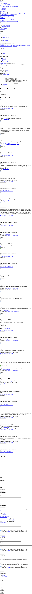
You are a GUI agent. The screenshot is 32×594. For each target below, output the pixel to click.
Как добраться (8, 24)
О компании (4, 513)
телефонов (4, 74)
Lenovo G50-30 (12, 255)
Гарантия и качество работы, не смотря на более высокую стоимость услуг (16, 80)
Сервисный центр (4, 514)
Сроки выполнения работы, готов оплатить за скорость (14, 81)
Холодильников (4, 58)
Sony (3, 200)
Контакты (15, 14)
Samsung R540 (13, 287)
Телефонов (3, 53)
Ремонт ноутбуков (4, 36)
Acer (3, 224)
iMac (2, 50)
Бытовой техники (9, 14)
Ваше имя (2, 475)
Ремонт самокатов (27, 13)
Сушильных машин (5, 61)
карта (7, 70)
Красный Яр (4, 577)
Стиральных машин (5, 57)
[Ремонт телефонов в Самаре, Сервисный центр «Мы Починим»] (7, 15)
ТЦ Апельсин (4, 9)
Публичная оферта (3, 522)
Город (1, 487)
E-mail (1, 477)
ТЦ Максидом (4, 8)
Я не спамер (3, 489)
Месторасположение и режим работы (11, 78)
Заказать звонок (2, 572)
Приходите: (2, 1)
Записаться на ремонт (3, 108)
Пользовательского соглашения (4, 510)
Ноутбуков (1, 14)
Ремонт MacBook (18, 13)
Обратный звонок (2, 536)
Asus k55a (11, 107)
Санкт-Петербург (4, 576)
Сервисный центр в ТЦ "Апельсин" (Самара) (12, 235)
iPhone (3, 48)
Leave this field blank (3, 492)
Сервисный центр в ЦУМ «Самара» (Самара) (12, 311)
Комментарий (2, 480)
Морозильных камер (5, 60)
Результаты (3, 85)
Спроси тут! (2, 473)
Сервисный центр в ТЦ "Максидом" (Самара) (12, 144)
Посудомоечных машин (5, 62)
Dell (3, 169)
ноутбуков (7, 74)
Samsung (4, 190)
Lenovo (4, 255)
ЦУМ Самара (4, 25)
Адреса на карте (4, 3)
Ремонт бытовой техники (5, 37)
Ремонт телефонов (13, 13)
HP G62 (10, 451)
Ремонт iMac (22, 13)
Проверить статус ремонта (6, 4)
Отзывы (3, 512)
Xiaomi (4, 214)
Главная (1, 13)
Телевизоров (4, 59)
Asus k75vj (11, 266)
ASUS (3, 107)
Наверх (13, 520)
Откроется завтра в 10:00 (3, 28)
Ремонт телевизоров (5, 40)
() (13, 19)
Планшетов (5, 14)
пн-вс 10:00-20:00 (2, 18)
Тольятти (3, 575)
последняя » (7, 453)
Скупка (13, 14)
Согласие (8, 531)
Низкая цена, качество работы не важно (11, 79)
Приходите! (2, 66)
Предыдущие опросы (5, 84)
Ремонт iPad (9, 13)
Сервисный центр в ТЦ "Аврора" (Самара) (12, 340)
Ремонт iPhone (5, 13)
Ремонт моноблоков (5, 39)
